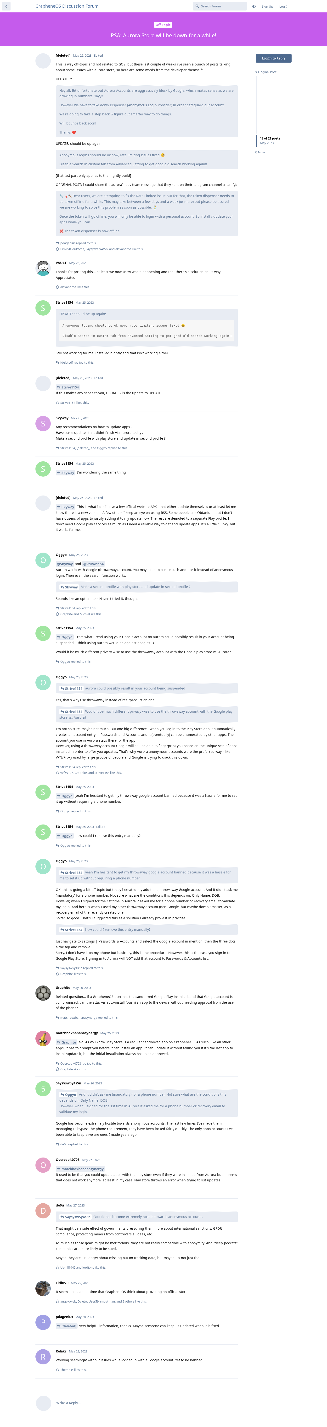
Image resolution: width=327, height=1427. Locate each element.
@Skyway (65, 564)
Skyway (68, 472)
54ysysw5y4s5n (77, 1217)
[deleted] (69, 1326)
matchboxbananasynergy (83, 1169)
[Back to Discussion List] (6, 6)
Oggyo (67, 637)
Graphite (69, 1042)
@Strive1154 (93, 564)
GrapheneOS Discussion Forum (67, 6)
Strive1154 (70, 387)
